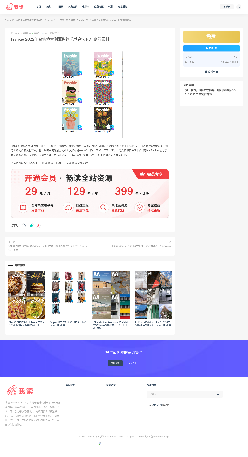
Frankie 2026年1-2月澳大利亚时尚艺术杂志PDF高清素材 (142, 246)
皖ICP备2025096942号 (157, 437)
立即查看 (115, 363)
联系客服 (212, 72)
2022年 (37, 33)
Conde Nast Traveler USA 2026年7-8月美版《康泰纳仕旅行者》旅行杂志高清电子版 (47, 248)
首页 (38, 7)
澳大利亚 (70, 20)
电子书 (85, 7)
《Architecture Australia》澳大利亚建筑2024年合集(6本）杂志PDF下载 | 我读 (110, 325)
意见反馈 (123, 7)
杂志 (45, 33)
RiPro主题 (157, 405)
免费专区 (99, 7)
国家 (60, 7)
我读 (102, 437)
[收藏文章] (24, 225)
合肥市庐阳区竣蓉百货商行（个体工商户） (37, 20)
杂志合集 (72, 7)
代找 (110, 7)
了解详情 (133, 363)
